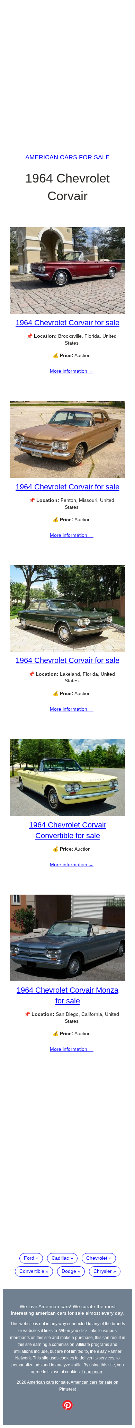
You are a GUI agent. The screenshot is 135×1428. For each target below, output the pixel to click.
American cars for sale (67, 157)
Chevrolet (96, 1258)
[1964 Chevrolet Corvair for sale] (67, 312)
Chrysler (102, 1271)
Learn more (93, 1371)
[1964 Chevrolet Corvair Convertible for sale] (67, 814)
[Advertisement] (67, 70)
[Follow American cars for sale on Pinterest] (67, 1408)
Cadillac (60, 1258)
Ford (29, 1258)
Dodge (69, 1271)
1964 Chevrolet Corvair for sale (67, 322)
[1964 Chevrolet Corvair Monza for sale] (67, 979)
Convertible (31, 1271)
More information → (71, 371)
